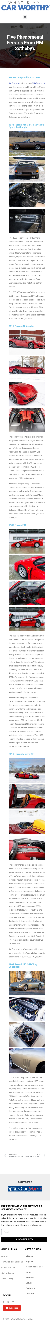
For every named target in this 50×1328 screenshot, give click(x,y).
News (28, 1272)
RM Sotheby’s (14, 83)
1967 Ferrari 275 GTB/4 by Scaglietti (23, 965)
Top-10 (29, 1261)
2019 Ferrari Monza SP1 (22, 754)
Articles (30, 1277)
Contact (30, 1293)
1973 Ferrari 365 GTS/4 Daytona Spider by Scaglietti (26, 125)
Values (29, 1283)
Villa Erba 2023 (38, 83)
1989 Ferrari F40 (17, 525)
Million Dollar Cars (34, 1267)
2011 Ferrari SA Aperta (21, 326)
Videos (29, 1256)
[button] (25, 17)
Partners (30, 1288)
